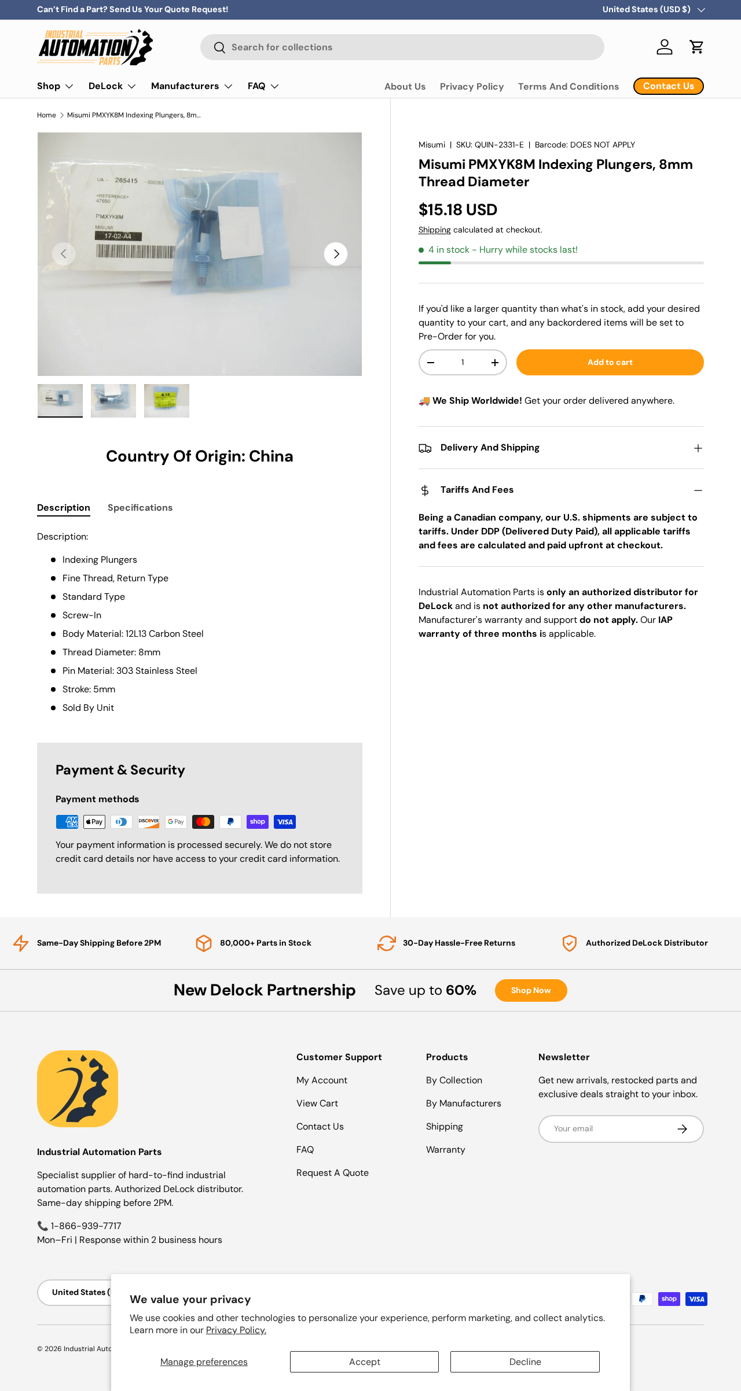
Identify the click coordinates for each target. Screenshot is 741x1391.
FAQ (257, 86)
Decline (525, 1362)
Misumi (432, 144)
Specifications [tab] (140, 507)
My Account (321, 1080)
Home (46, 115)
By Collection (454, 1080)
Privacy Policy (472, 86)
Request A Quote (332, 1173)
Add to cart (610, 362)
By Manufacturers (463, 1103)
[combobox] (402, 47)
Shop (48, 86)
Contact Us (320, 1126)
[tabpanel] (199, 622)
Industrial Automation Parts (109, 1348)
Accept (364, 1362)
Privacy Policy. (236, 1330)
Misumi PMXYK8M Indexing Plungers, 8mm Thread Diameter (136, 115)
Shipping (435, 230)
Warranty (445, 1149)
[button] (697, 47)
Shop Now (531, 990)
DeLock (106, 86)
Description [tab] (63, 507)
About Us (405, 86)
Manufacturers (185, 86)
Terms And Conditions (568, 86)
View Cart (317, 1103)
